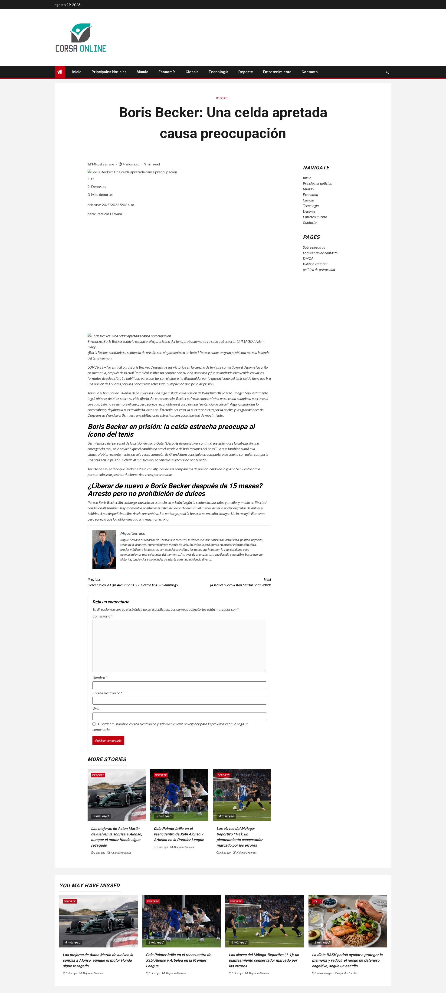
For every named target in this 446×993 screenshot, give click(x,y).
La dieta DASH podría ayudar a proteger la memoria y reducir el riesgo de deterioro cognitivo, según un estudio (347, 960)
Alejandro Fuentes (121, 852)
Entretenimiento (277, 72)
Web (95, 708)
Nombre (99, 677)
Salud (317, 901)
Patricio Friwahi (109, 213)
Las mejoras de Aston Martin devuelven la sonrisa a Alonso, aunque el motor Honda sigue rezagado (98, 960)
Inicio (77, 72)
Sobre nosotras (314, 247)
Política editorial (315, 264)
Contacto (310, 72)
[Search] (387, 72)
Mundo (142, 72)
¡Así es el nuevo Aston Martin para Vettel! (240, 582)
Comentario (102, 616)
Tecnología (218, 72)
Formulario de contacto (320, 253)
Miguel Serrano (103, 164)
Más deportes (102, 194)
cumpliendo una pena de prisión (190, 384)
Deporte (245, 72)
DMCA (308, 258)
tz (92, 178)
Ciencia (192, 72)
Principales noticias (109, 72)
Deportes (98, 186)
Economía (167, 72)
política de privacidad (319, 269)
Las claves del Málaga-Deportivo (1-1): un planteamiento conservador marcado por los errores (264, 960)
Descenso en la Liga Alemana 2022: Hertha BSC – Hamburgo (133, 582)
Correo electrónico (107, 693)
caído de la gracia (222, 469)
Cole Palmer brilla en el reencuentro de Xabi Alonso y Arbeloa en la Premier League (179, 834)
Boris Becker (108, 502)
